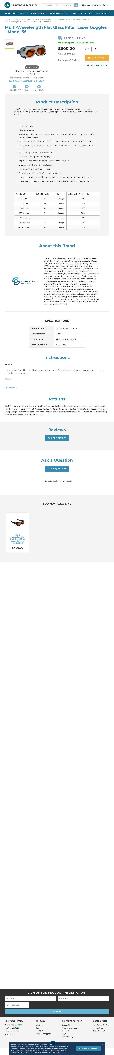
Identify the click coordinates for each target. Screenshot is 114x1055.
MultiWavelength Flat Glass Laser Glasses (70, 19)
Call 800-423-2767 (102, 13)
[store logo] (21, 5)
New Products (58, 13)
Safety (29, 19)
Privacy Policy (55, 1050)
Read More (10, 388)
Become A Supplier (43, 1034)
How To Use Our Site (101, 1025)
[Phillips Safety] (27, 281)
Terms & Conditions (100, 1031)
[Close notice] (102, 1044)
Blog (37, 1028)
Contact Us (89, 13)
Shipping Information (70, 1028)
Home (7, 19)
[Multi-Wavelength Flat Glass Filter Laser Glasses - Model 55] (9, 44)
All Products (18, 19)
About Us (39, 1025)
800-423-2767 (16, 1025)
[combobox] (59, 5)
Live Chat (39, 1031)
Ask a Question (57, 469)
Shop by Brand (38, 13)
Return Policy (67, 1031)
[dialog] (57, 1048)
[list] (57, 13)
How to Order (98, 1028)
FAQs (64, 1034)
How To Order (78, 13)
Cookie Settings (68, 1037)
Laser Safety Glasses (43, 19)
